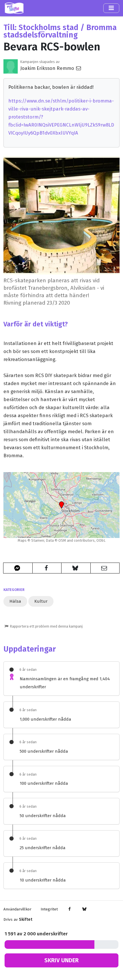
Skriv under (61, 960)
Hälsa (15, 601)
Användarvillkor (17, 909)
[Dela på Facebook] (47, 568)
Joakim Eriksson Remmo (47, 68)
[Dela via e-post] (105, 568)
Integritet (49, 909)
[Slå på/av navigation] (111, 8)
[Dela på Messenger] (18, 568)
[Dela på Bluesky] (76, 568)
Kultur (40, 601)
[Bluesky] (84, 909)
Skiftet (25, 919)
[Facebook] (69, 909)
